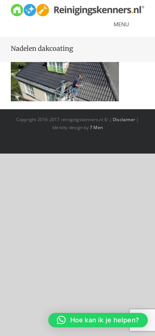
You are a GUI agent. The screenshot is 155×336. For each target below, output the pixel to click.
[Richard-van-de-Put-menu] (77, 6)
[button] (98, 320)
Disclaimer (124, 119)
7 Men (96, 127)
